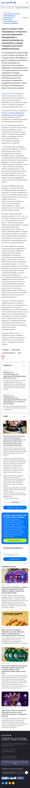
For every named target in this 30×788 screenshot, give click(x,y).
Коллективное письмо (8, 93)
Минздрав (6, 349)
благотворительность (9, 353)
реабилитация (16, 349)
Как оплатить (22, 739)
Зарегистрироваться (15, 540)
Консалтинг (6, 739)
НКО (19, 353)
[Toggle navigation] (27, 3)
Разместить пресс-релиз (15, 507)
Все (24, 365)
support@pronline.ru (9, 751)
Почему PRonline (7, 738)
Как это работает (20, 738)
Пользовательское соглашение (9, 758)
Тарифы (14, 739)
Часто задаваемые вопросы (11, 554)
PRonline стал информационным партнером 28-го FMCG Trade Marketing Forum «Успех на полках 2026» (14, 400)
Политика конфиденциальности (9, 756)
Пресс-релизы (11, 7)
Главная (4, 7)
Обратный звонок (15, 559)
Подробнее (15, 502)
